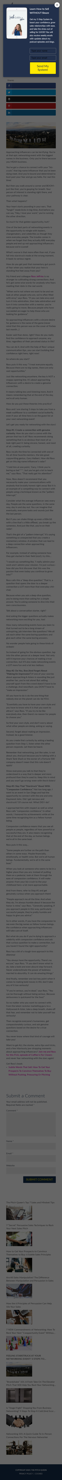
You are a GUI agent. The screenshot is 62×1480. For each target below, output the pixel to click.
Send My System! (43, 68)
